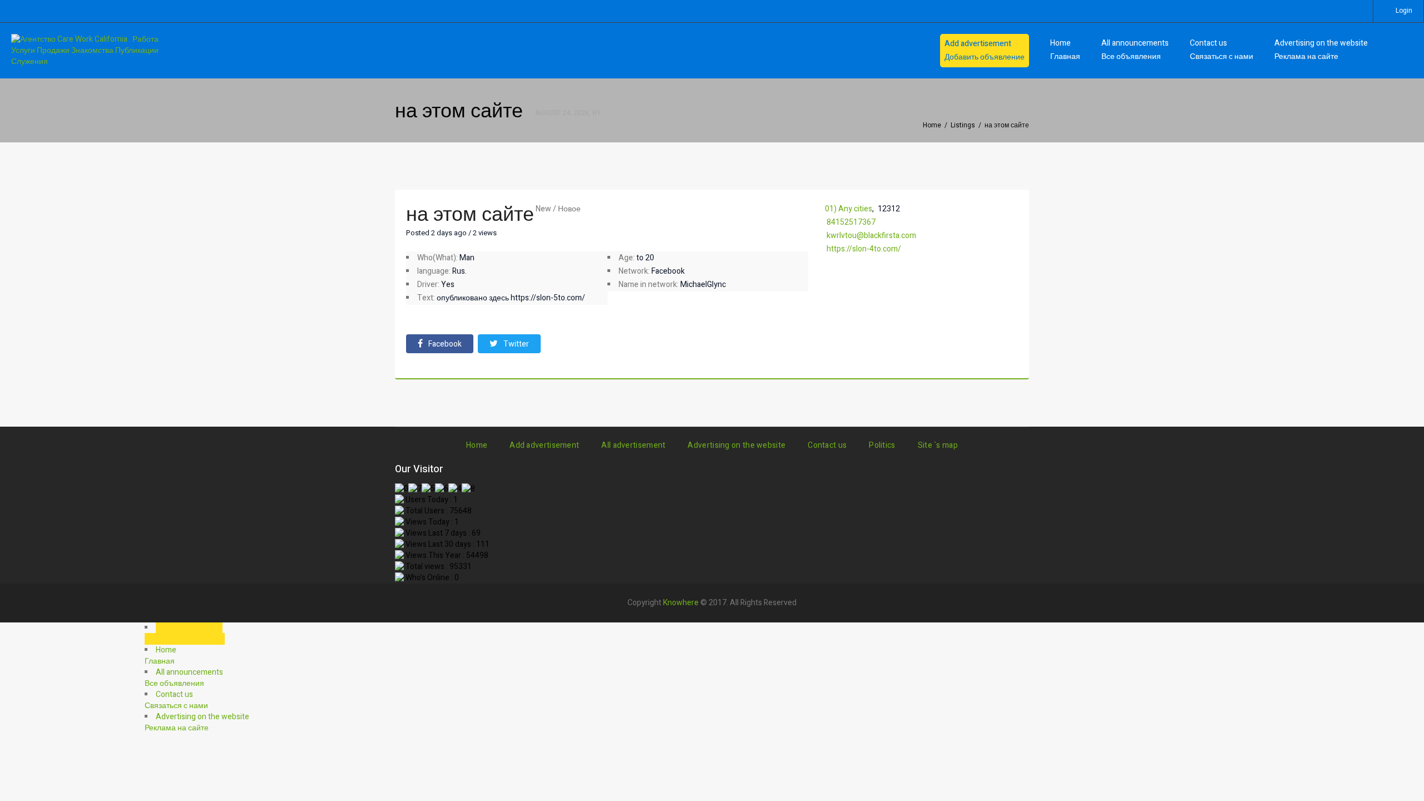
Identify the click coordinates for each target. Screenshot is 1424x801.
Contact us (827, 445)
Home (932, 125)
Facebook (445, 344)
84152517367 (851, 222)
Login (1404, 11)
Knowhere (681, 603)
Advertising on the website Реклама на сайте (1321, 49)
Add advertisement (544, 445)
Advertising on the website (736, 445)
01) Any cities (848, 209)
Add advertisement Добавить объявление (985, 50)
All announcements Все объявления (1135, 49)
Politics (882, 445)
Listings (963, 125)
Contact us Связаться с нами (1221, 49)
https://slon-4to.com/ (864, 249)
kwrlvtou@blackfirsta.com (871, 235)
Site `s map (938, 445)
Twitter (516, 344)
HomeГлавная (1065, 49)
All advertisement (633, 445)
